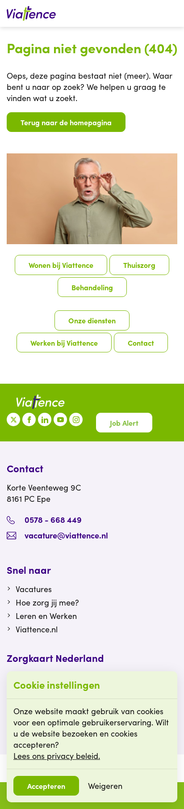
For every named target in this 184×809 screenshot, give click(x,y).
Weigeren (105, 785)
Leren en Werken (46, 615)
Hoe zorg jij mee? (47, 602)
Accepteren (46, 786)
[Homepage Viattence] (31, 13)
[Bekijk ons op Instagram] (76, 419)
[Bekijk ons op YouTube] (60, 419)
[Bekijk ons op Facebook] (29, 419)
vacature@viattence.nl (66, 535)
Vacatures (34, 589)
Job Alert (124, 423)
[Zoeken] (172, 13)
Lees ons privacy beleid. (56, 755)
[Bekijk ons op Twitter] (13, 419)
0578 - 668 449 (53, 519)
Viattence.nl (37, 629)
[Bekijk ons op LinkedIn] (44, 419)
